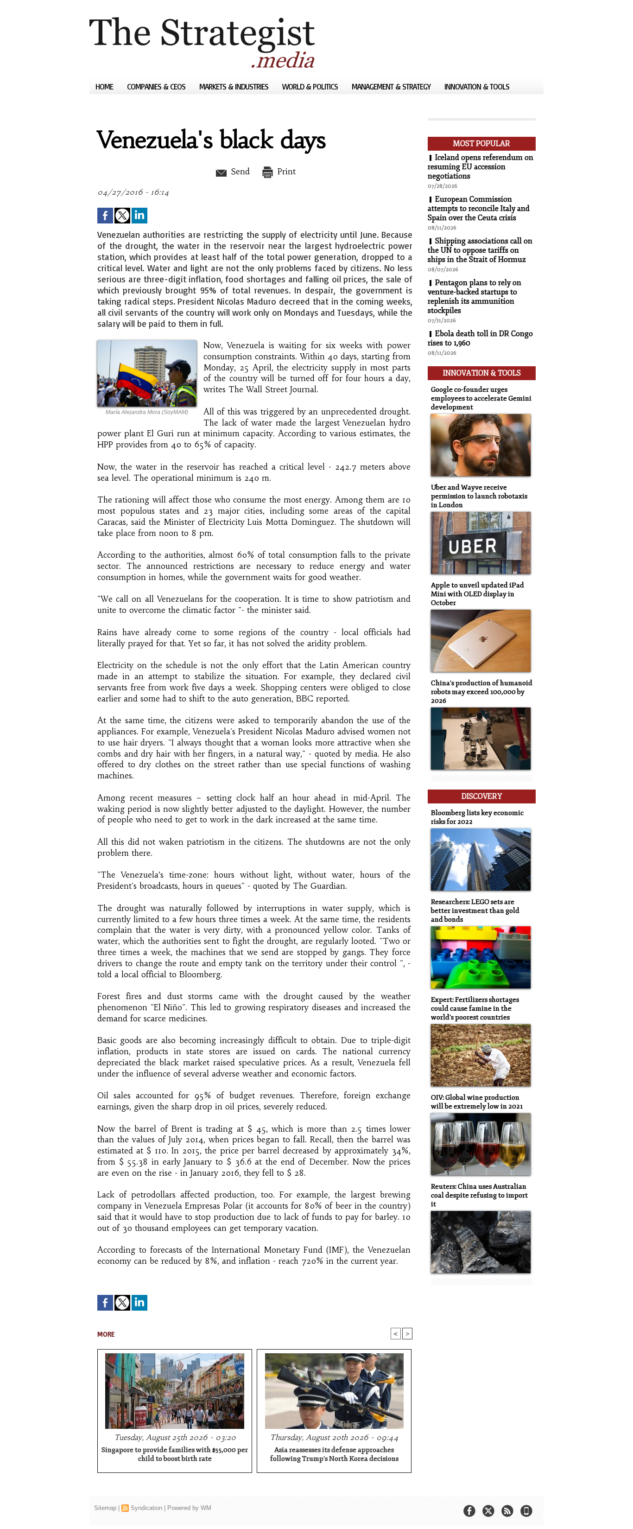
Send (239, 171)
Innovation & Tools (476, 86)
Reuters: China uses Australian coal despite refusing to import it (479, 1195)
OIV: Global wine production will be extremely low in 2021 (477, 1102)
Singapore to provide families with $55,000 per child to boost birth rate (174, 1454)
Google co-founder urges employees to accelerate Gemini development (481, 398)
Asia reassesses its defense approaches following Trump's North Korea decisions (334, 1454)
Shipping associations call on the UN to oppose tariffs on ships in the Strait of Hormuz (480, 250)
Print (285, 171)
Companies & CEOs (157, 86)
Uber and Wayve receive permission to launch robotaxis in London (479, 496)
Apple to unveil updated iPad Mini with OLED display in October (477, 594)
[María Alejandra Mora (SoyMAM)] (146, 343)
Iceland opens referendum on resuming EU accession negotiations (480, 167)
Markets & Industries (234, 86)
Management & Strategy (392, 86)
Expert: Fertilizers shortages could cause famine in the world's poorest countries (475, 1008)
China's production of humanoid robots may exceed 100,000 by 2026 (481, 692)
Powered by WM (189, 1507)
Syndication (146, 1507)
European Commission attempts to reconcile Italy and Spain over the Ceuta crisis (479, 209)
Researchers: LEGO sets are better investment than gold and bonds (475, 911)
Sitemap (105, 1507)
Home (105, 86)
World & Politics (311, 86)
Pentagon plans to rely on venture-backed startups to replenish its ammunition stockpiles (474, 296)
